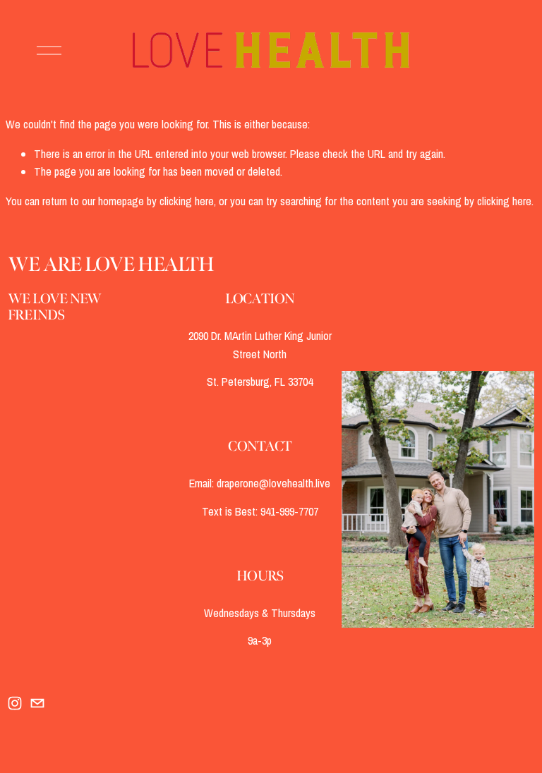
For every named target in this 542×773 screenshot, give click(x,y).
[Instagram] (15, 703)
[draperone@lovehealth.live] (37, 703)
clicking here (186, 201)
